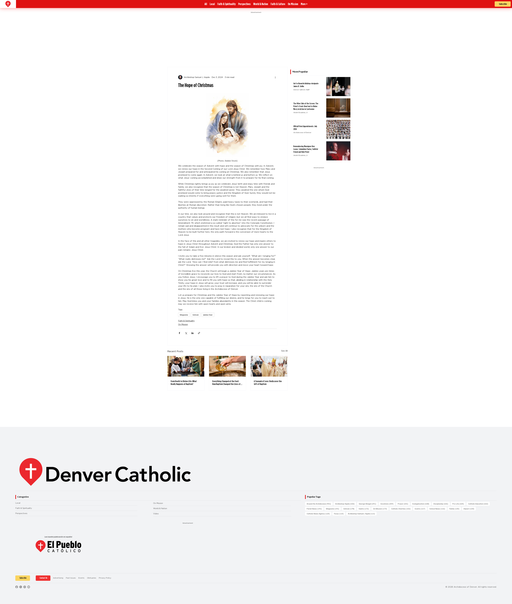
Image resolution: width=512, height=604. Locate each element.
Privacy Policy (105, 578)
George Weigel (368, 503)
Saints (364, 508)
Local (17, 503)
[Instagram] (24, 587)
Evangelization (421, 503)
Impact (470, 508)
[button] (304, 4)
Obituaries (91, 578)
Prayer (404, 503)
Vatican (196, 315)
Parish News (315, 508)
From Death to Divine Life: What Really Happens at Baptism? (184, 382)
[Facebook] (16, 587)
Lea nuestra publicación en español (58, 537)
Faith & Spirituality (186, 321)
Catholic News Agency (319, 513)
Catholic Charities (401, 508)
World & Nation (160, 508)
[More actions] (275, 77)
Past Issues (71, 578)
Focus (339, 513)
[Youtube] (28, 587)
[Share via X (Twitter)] (186, 333)
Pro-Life (458, 503)
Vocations (387, 503)
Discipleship (441, 503)
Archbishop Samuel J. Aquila (362, 513)
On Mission (183, 324)
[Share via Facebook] (179, 333)
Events (421, 508)
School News (438, 508)
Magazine (184, 315)
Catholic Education (479, 503)
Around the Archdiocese (320, 503)
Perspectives (21, 513)
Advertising (58, 578)
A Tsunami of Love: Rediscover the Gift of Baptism (268, 382)
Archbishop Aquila (345, 503)
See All (284, 351)
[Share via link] (199, 333)
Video (156, 514)
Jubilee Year (208, 315)
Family (455, 508)
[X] (20, 587)
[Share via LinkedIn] (192, 333)
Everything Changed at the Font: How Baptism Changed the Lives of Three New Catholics (226, 382)
